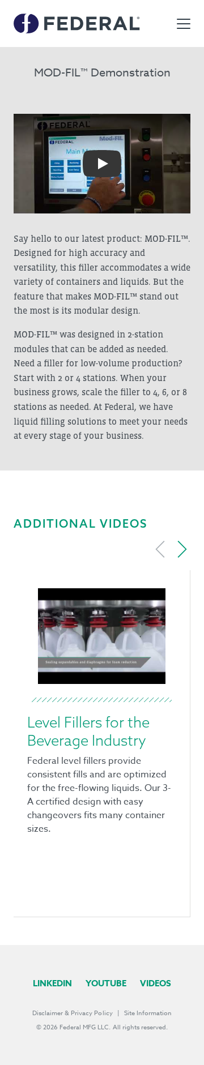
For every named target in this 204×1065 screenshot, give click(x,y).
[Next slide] (181, 549)
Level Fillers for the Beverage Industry (88, 731)
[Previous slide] (160, 549)
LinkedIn (52, 983)
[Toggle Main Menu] (183, 24)
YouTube (106, 983)
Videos (155, 983)
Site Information (148, 1013)
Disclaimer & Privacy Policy (72, 1013)
